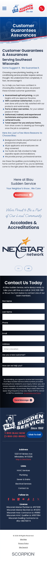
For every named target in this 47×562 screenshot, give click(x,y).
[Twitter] (38, 499)
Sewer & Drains (23, 479)
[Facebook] (8, 499)
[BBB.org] (33, 499)
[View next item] (28, 268)
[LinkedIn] (13, 499)
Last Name (7, 312)
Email (4, 333)
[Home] (22, 8)
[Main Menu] (4, 8)
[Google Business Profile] (18, 499)
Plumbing (23, 475)
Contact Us (23, 488)
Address (6, 344)
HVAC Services (23, 470)
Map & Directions (23, 459)
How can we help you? (12, 366)
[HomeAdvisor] (23, 499)
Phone (5, 323)
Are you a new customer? (13, 355)
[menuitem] (23, 539)
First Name (7, 301)
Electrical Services (23, 483)
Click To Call (34, 434)
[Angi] (28, 499)
